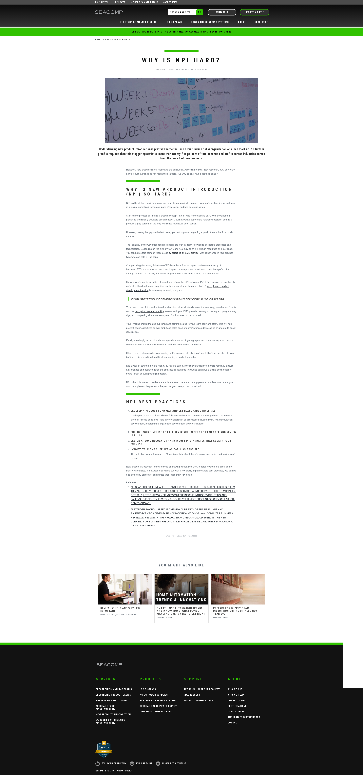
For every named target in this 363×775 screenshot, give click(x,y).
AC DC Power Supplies (154, 694)
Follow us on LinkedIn (113, 763)
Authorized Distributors (144, 2)
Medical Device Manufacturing (105, 707)
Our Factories (237, 700)
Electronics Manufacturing (114, 689)
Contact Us (222, 12)
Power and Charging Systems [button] (210, 22)
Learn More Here (220, 31)
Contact (233, 722)
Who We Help (236, 694)
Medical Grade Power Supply (158, 706)
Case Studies (170, 2)
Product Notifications (198, 700)
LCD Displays (148, 689)
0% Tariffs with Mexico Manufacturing (110, 721)
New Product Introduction (113, 714)
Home (97, 39)
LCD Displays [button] (174, 22)
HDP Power (119, 2)
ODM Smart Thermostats (156, 711)
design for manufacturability (149, 311)
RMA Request (192, 694)
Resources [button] (261, 22)
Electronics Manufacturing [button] (138, 22)
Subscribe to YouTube (174, 763)
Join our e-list (144, 763)
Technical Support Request (202, 689)
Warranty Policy (104, 771)
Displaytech (102, 2)
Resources (108, 39)
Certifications (237, 706)
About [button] (242, 22)
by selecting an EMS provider (184, 252)
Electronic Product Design (113, 694)
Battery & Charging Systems (158, 700)
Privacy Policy (125, 771)
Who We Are (235, 689)
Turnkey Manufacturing (111, 700)
